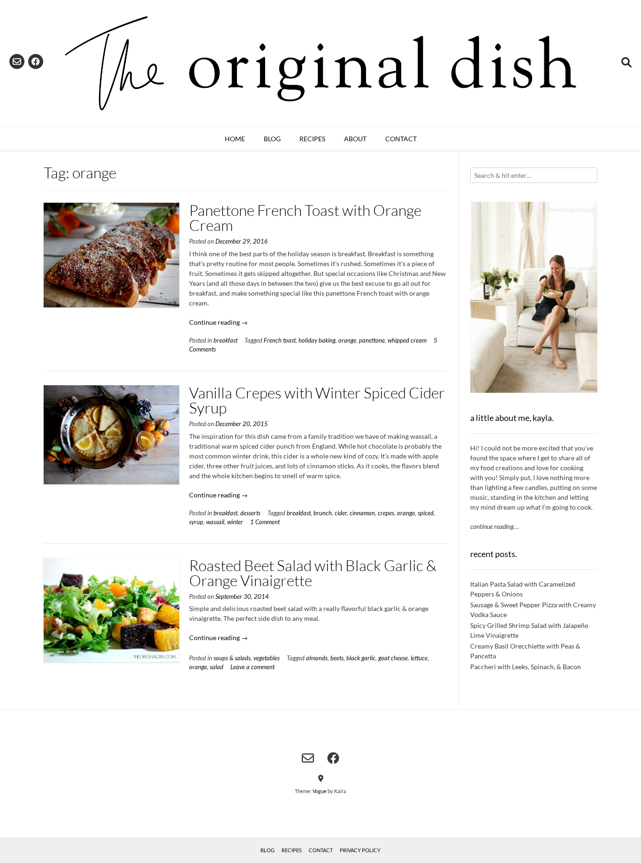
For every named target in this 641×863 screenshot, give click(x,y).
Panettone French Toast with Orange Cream (305, 217)
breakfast (225, 340)
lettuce (419, 658)
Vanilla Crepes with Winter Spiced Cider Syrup (317, 400)
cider (341, 513)
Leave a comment (252, 667)
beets (336, 658)
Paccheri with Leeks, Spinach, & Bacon (525, 667)
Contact (401, 139)
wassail (215, 522)
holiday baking (317, 340)
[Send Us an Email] (16, 61)
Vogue (320, 791)
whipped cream (407, 340)
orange (347, 340)
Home (235, 139)
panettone (372, 340)
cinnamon (362, 513)
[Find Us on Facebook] (35, 61)
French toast (280, 340)
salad (216, 667)
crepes (386, 513)
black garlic (360, 658)
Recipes (312, 139)
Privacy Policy (360, 850)
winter (235, 522)
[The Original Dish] (320, 63)
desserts (250, 513)
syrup (196, 522)
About (355, 139)
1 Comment (265, 522)
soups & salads (232, 658)
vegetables (266, 658)
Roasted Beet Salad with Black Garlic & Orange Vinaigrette (312, 572)
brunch (322, 513)
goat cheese (393, 658)
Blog (272, 139)
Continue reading (218, 322)
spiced (426, 513)
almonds (317, 658)
